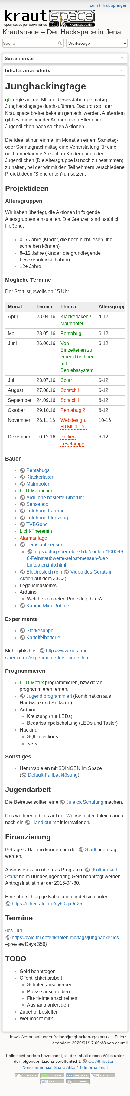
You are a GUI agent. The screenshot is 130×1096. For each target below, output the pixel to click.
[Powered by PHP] (78, 1075)
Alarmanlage (33, 538)
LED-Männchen (37, 490)
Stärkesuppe (40, 630)
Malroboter (37, 484)
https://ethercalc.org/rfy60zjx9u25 (47, 903)
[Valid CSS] (52, 1081)
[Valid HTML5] (103, 1075)
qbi (8, 99)
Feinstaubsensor (44, 544)
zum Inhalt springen (109, 5)
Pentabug (70, 333)
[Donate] (52, 1075)
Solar (66, 380)
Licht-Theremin (36, 531)
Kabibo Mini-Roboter (48, 605)
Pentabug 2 (72, 410)
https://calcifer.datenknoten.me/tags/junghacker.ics (65, 937)
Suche (60, 43)
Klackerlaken (40, 477)
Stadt (90, 849)
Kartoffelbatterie (43, 637)
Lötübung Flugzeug (47, 517)
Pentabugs (38, 470)
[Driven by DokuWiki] (78, 1081)
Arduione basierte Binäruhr (55, 497)
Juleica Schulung (84, 802)
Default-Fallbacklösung (53, 775)
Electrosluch (39, 571)
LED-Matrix (32, 682)
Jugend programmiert (49, 696)
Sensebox (37, 504)
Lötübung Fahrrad (45, 510)
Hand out (41, 822)
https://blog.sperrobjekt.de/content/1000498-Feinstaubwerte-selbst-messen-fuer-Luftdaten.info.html (75, 558)
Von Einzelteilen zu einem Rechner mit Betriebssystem (76, 357)
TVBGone (37, 524)
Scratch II (70, 400)
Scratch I (69, 390)
